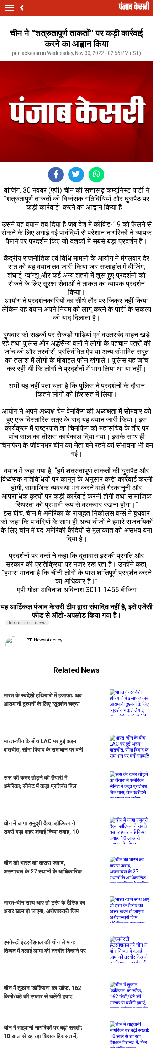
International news (27, 622)
